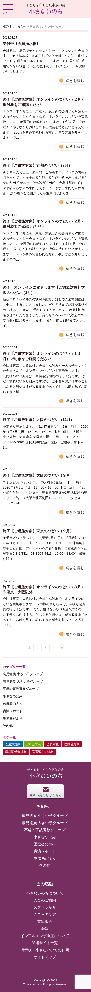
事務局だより (12, 718)
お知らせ (20, 26)
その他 (8, 726)
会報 (45, 929)
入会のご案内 (45, 900)
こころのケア (45, 914)
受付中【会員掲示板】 (21, 44)
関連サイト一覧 (45, 943)
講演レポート (12, 711)
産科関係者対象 (15, 751)
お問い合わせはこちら (45, 795)
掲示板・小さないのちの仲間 (45, 950)
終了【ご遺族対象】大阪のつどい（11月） (38, 420)
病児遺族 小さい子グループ (23, 674)
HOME (7, 26)
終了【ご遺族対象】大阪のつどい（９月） (38, 475)
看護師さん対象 (42, 751)
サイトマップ (45, 957)
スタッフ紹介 (45, 907)
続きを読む (75, 81)
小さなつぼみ (12, 696)
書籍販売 (44, 921)
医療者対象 (72, 744)
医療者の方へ (12, 704)
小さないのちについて (44, 893)
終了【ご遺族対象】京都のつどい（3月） (37, 165)
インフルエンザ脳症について (45, 936)
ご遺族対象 (12, 744)
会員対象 (53, 744)
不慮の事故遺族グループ (21, 689)
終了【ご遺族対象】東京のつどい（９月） (38, 531)
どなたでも (33, 744)
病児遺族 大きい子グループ (23, 681)
